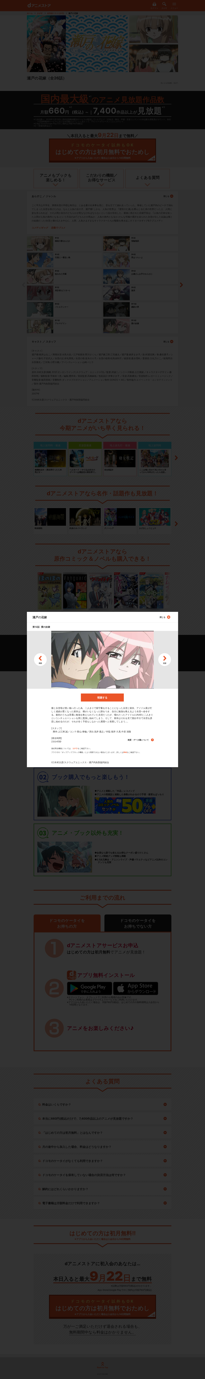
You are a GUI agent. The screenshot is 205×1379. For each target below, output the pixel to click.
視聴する (102, 697)
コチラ (75, 748)
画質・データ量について (138, 740)
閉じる (162, 617)
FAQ (125, 752)
